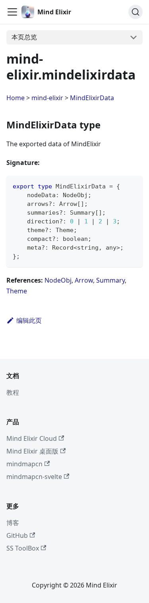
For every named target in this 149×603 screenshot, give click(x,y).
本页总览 (24, 37)
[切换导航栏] (12, 12)
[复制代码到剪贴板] (132, 185)
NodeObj (58, 280)
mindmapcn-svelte (34, 476)
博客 (12, 522)
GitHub (17, 535)
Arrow (84, 280)
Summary (110, 280)
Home (15, 97)
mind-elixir (47, 97)
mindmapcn (24, 464)
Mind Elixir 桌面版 (32, 451)
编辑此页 (29, 320)
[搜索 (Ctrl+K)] (135, 12)
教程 (12, 392)
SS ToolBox (22, 548)
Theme (16, 291)
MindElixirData (92, 97)
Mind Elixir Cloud (31, 438)
